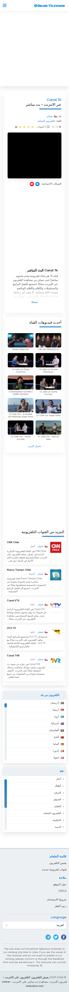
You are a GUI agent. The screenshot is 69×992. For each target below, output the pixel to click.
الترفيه (57, 793)
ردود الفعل (60, 906)
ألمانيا (56, 744)
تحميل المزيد (34, 446)
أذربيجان (54, 703)
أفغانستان (54, 730)
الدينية (58, 827)
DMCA (62, 891)
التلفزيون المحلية (52, 813)
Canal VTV (13, 600)
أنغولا (56, 758)
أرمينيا (56, 710)
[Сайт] (37, 184)
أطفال (58, 786)
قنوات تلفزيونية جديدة (54, 869)
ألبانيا (56, 737)
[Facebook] (63, 937)
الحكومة (57, 820)
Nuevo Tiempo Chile (19, 570)
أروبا (56, 717)
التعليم (57, 806)
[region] (34, 731)
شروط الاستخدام (56, 899)
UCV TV (11, 628)
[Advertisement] (34, 49)
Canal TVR (13, 655)
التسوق (57, 799)
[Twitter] (56, 937)
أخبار (58, 779)
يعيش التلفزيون (57, 863)
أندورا (56, 751)
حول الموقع (59, 884)
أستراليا (55, 723)
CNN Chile (13, 542)
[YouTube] (32, 184)
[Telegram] (48, 937)
